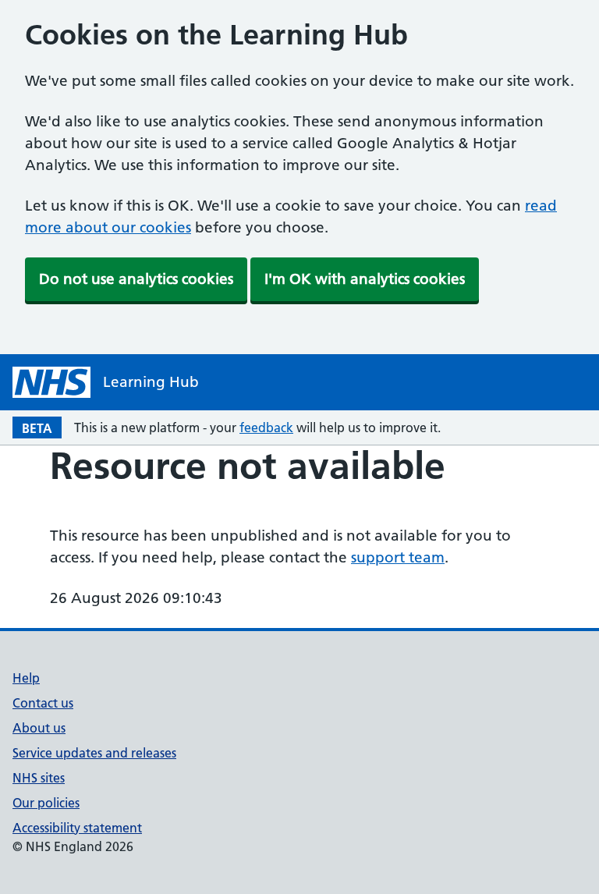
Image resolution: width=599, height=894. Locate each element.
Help (26, 678)
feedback (266, 427)
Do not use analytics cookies (136, 279)
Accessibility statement (77, 827)
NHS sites (38, 778)
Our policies (46, 803)
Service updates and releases (94, 753)
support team (398, 557)
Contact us (42, 703)
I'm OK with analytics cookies (364, 279)
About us (39, 728)
